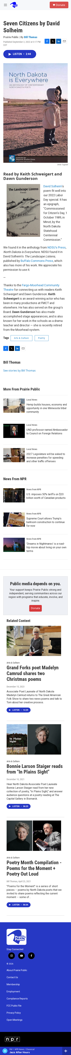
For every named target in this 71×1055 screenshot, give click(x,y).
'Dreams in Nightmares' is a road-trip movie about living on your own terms (46, 547)
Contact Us (12, 977)
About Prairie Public (17, 970)
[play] (5, 1051)
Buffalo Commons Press (37, 261)
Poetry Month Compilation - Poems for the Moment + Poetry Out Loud (34, 868)
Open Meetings (14, 1020)
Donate (60, 4)
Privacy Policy (14, 1013)
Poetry (41, 338)
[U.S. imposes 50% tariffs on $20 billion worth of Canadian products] (14, 495)
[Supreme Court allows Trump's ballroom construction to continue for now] (14, 519)
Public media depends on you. (35, 583)
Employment (13, 991)
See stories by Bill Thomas (19, 370)
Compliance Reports (17, 998)
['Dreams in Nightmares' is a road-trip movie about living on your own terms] (14, 545)
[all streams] (66, 1051)
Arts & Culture (21, 338)
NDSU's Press (57, 247)
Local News (31, 399)
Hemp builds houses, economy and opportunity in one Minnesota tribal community (46, 408)
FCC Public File (14, 1006)
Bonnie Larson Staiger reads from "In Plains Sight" (35, 769)
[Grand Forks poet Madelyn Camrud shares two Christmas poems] (34, 641)
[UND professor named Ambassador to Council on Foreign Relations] (14, 431)
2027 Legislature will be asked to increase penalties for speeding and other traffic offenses (45, 457)
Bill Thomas (30, 37)
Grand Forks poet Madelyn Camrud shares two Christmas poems (33, 673)
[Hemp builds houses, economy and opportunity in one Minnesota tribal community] (14, 406)
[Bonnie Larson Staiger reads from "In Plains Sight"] (34, 739)
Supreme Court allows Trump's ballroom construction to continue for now (45, 522)
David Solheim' (52, 186)
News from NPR (33, 489)
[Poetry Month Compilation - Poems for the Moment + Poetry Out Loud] (34, 836)
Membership (13, 984)
